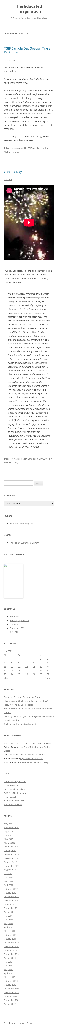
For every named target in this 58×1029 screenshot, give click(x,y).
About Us (14, 616)
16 (41, 666)
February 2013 (11, 846)
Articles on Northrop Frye (22, 523)
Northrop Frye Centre (14, 800)
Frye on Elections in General (32, 754)
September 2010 (11, 954)
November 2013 (11, 827)
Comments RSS (17, 628)
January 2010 (10, 984)
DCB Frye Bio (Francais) (15, 793)
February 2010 (11, 980)
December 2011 (11, 896)
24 (48, 670)
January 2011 (10, 938)
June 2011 (8, 919)
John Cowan (9, 743)
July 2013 (8, 835)
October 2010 (10, 950)
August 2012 (10, 869)
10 (48, 662)
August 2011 (10, 911)
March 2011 (9, 931)
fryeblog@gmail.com (19, 620)
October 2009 (10, 996)
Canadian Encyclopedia (15, 781)
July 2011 (8, 915)
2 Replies (8, 179)
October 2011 (10, 904)
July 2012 (8, 873)
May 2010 (8, 969)
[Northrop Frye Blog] (13, 597)
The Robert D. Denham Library (24, 542)
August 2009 (10, 1003)
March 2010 (9, 977)
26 (12, 674)
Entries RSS (15, 624)
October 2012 (10, 862)
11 (5, 666)
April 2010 (8, 973)
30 (41, 674)
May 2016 (8, 823)
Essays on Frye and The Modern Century (23, 697)
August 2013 (10, 831)
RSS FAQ (14, 632)
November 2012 (11, 858)
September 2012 (11, 865)
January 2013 (10, 850)
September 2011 (11, 908)
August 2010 (10, 957)
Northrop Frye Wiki (13, 804)
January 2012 (10, 892)
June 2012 (8, 877)
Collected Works (11, 785)
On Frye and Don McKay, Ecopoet (20, 724)
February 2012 (11, 888)
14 (26, 666)
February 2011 (11, 934)
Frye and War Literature (31, 758)
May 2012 (8, 881)
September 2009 (11, 1000)
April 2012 (8, 885)
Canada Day (13, 172)
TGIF (30, 148)
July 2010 (8, 961)
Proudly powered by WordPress (18, 1023)
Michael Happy (11, 152)
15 (34, 666)
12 (12, 666)
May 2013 (8, 839)
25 (5, 674)
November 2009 (11, 992)
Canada (31, 458)
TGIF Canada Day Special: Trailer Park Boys (28, 50)
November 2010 (11, 946)
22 (34, 670)
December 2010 (11, 942)
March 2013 (9, 842)
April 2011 (8, 927)
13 (19, 666)
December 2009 (11, 988)
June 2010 (8, 965)
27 (19, 674)
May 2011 (8, 923)
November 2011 (11, 900)
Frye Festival (10, 796)
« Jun (6, 678)
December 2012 (11, 854)
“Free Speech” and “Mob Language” (36, 743)
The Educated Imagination (29, 9)
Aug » (47, 678)
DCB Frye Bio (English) (14, 789)
